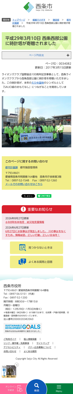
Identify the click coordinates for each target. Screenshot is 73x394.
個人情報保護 (30, 339)
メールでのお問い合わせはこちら (24, 184)
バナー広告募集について (39, 347)
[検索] (36, 386)
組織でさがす (39, 20)
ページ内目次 (36, 55)
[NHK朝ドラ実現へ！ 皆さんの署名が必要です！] (9, 371)
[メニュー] (54, 388)
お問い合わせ (10, 351)
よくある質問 (30, 351)
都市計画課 (11, 167)
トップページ (18, 20)
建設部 (56, 20)
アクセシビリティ (12, 347)
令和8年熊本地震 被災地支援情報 (24, 222)
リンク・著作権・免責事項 (16, 343)
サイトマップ (42, 343)
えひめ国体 (38, 83)
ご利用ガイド (10, 339)
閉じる (17, 365)
